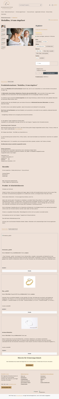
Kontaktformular (12, 384)
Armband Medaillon (7, 332)
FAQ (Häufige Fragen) (25, 382)
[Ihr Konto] (49, 5)
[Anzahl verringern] (37, 73)
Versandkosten (19, 395)
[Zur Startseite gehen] (7, 5)
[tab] (4, 81)
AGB (41, 380)
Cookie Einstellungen (45, 382)
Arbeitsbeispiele (24, 379)
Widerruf (42, 379)
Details (29, 271)
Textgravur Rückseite (41, 70)
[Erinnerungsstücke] (53, 20)
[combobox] (29, 5)
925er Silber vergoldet (48, 51)
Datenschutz (43, 377)
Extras (39, 63)
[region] (17, 37)
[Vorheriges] (7, 37)
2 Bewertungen (39, 34)
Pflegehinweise (24, 384)
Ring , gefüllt (5, 291)
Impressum (43, 376)
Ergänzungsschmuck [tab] (13, 229)
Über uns (23, 376)
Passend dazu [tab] (5, 229)
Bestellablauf (29, 365)
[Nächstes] (32, 37)
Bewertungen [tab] (11, 81)
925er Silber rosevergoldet (42, 53)
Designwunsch (40, 68)
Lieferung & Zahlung (25, 380)
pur (37, 58)
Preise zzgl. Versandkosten (41, 29)
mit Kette (45, 41)
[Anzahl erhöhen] (41, 73)
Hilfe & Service (24, 374)
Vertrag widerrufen (6, 387)
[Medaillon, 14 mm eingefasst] (20, 37)
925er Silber (39, 51)
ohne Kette (38, 41)
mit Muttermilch (49, 46)
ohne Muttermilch (40, 46)
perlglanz (42, 58)
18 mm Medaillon (18, 129)
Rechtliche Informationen (47, 374)
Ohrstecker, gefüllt (7, 249)
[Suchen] (40, 5)
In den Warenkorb (50, 73)
